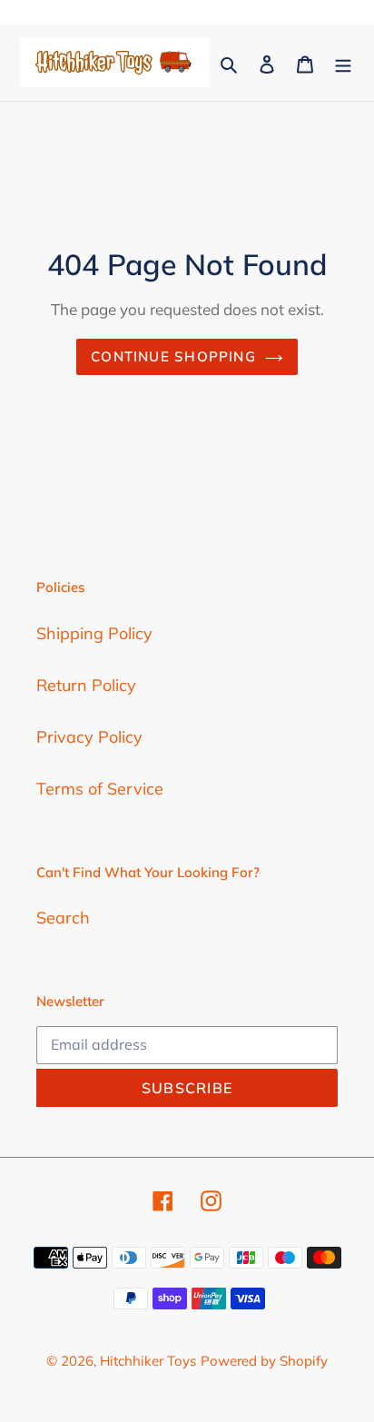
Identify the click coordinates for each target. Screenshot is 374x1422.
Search (63, 917)
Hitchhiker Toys (148, 1360)
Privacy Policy (89, 736)
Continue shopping (173, 356)
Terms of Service (99, 788)
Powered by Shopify (264, 1360)
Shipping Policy (94, 633)
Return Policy (86, 685)
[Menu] (343, 62)
